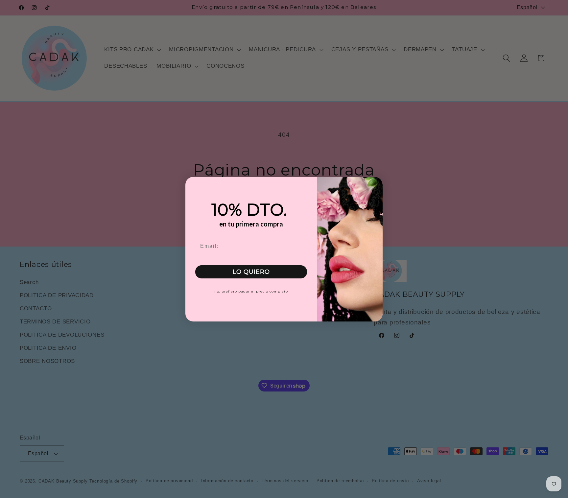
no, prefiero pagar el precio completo (251, 291)
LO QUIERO (251, 271)
